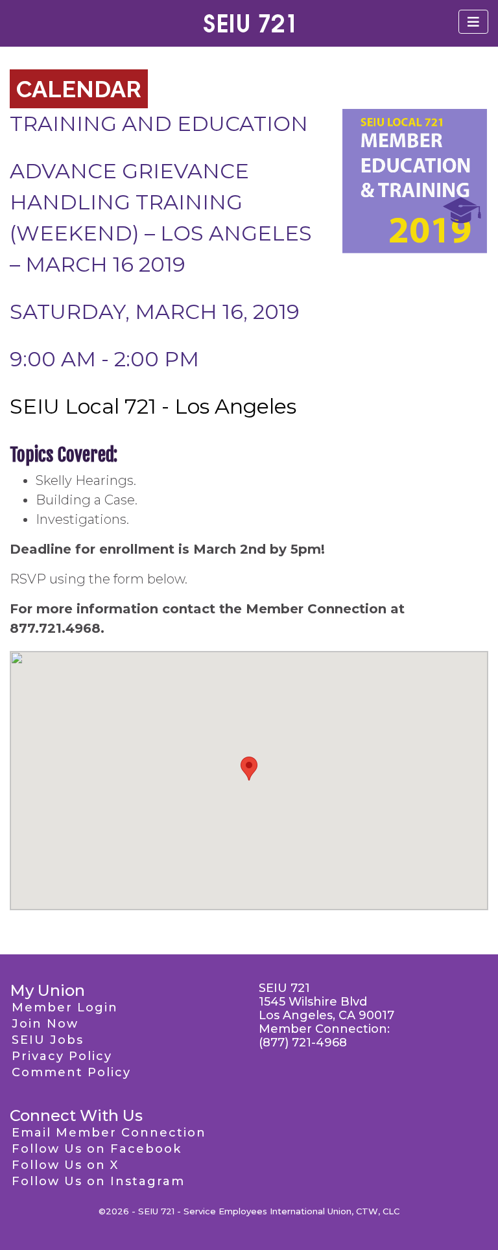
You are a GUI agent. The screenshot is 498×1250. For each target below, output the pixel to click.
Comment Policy (71, 1072)
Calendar (78, 88)
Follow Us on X (65, 1165)
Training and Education (159, 123)
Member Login (65, 1007)
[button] (249, 768)
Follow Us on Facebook (97, 1149)
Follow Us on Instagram (98, 1181)
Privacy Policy (62, 1056)
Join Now (45, 1024)
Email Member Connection (109, 1133)
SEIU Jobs (48, 1040)
